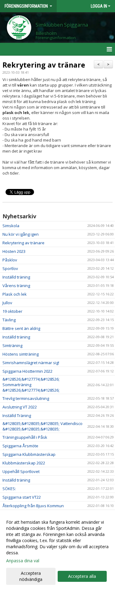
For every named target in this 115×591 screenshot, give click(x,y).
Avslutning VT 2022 (19, 407)
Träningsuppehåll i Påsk (24, 437)
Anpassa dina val (22, 560)
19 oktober (12, 311)
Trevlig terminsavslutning (25, 398)
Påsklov (9, 260)
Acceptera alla (82, 576)
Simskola (10, 225)
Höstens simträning (20, 354)
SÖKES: (9, 488)
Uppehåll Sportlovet (21, 471)
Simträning (12, 345)
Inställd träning (16, 277)
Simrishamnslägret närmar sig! (30, 362)
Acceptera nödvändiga (30, 576)
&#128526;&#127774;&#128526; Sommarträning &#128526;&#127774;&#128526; (30, 384)
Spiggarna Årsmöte (20, 446)
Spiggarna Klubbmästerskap (29, 454)
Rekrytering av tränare (43, 65)
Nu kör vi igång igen (20, 234)
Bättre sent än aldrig (21, 328)
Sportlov (10, 268)
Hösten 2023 (13, 251)
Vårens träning (16, 285)
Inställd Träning (16, 415)
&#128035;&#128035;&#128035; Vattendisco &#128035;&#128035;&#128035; (42, 426)
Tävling (9, 320)
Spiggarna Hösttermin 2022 (27, 371)
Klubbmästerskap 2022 (23, 463)
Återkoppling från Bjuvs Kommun (33, 505)
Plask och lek (14, 294)
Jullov (7, 302)
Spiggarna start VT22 (21, 497)
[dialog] (57, 550)
